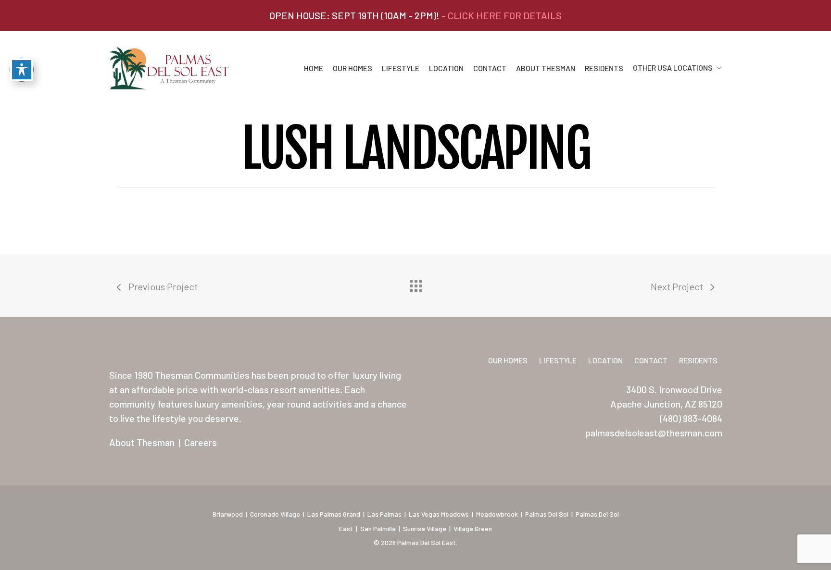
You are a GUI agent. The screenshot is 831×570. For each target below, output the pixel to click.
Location (446, 68)
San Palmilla (378, 528)
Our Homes (352, 68)
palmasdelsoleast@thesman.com (653, 432)
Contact (489, 68)
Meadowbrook (497, 514)
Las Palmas (384, 514)
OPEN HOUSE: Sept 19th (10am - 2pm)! (415, 15)
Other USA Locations (673, 68)
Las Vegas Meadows (439, 514)
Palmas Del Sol (546, 514)
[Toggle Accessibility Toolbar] (21, 69)
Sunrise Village (424, 528)
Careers (200, 442)
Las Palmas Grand (333, 514)
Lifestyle (400, 68)
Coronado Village (275, 514)
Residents (604, 68)
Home (313, 68)
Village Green (472, 528)
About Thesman (545, 68)
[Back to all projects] (415, 283)
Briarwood (228, 514)
